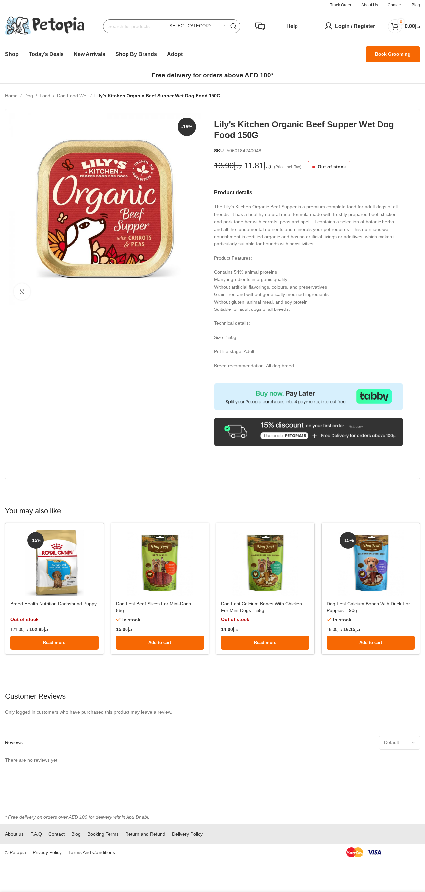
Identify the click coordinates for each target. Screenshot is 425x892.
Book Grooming (393, 54)
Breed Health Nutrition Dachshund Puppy (53, 603)
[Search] (233, 26)
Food (45, 95)
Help (292, 26)
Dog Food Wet (72, 95)
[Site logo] (44, 25)
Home (11, 95)
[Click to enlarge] (22, 291)
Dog (28, 95)
